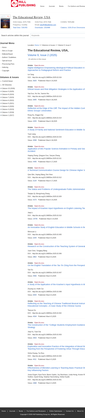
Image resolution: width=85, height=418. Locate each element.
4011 (34, 359)
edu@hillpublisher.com (48, 25)
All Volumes (7, 85)
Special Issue (7, 61)
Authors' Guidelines (9, 57)
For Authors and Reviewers (36, 411)
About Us (80, 411)
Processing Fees (8, 64)
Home (42, 6)
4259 (35, 121)
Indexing (5, 67)
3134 (35, 181)
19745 (35, 219)
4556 (35, 276)
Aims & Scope (7, 51)
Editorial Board (7, 54)
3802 (35, 257)
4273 (35, 200)
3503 (35, 338)
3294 (35, 238)
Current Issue (7, 81)
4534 (35, 316)
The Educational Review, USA (31, 17)
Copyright (5, 70)
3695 (35, 100)
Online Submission (55, 411)
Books (61, 6)
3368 (35, 383)
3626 (35, 81)
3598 (35, 140)
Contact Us (70, 411)
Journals (52, 6)
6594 (35, 295)
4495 (35, 162)
